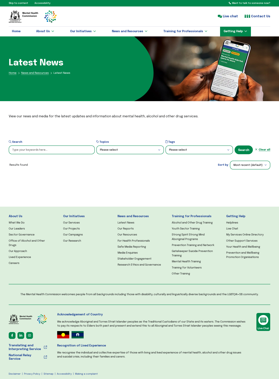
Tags (171, 142)
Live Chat (232, 228)
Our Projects (71, 228)
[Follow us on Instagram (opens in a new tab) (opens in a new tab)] (29, 335)
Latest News (126, 222)
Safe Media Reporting (132, 246)
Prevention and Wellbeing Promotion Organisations (242, 255)
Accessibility (64, 374)
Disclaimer (15, 374)
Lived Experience (20, 257)
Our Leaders (17, 228)
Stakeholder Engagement (134, 258)
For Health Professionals (134, 241)
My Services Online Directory (245, 234)
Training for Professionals (192, 216)
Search (16, 142)
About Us (15, 216)
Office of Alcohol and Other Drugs (27, 243)
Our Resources (127, 234)
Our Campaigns (73, 234)
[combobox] (250, 165)
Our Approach (18, 251)
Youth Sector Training (186, 228)
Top (271, 371)
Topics (104, 142)
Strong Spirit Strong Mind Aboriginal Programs (188, 236)
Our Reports (126, 228)
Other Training (181, 273)
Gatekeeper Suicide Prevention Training (192, 253)
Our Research (72, 241)
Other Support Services (242, 241)
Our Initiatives (74, 216)
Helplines (232, 222)
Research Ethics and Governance (139, 264)
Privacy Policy (32, 374)
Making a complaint (86, 374)
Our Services (71, 222)
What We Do (17, 222)
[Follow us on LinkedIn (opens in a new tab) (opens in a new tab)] (20, 335)
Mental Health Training (186, 261)
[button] (130, 149)
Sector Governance (22, 234)
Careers (14, 263)
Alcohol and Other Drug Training (192, 222)
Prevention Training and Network (193, 245)
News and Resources (133, 216)
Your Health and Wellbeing (243, 246)
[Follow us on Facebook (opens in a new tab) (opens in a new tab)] (12, 335)
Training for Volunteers (187, 267)
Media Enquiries (128, 252)
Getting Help (235, 216)
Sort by (223, 165)
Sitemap (48, 374)
